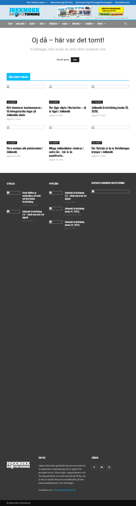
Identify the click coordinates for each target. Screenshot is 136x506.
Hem (75, 60)
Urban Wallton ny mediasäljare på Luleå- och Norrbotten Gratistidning (31, 197)
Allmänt (12, 102)
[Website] (109, 467)
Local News (20, 23)
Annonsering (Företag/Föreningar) (94, 2)
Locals (64, 23)
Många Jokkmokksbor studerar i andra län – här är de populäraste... (66, 152)
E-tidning (88, 23)
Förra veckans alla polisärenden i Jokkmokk (24, 150)
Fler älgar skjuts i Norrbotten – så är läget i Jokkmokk (67, 109)
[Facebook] (94, 467)
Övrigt (100, 23)
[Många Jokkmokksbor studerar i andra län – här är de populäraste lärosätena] (68, 135)
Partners (76, 23)
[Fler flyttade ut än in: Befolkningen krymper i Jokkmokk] (110, 135)
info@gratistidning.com (64, 489)
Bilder (32, 23)
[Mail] (101, 467)
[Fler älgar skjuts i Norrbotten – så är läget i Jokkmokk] (68, 94)
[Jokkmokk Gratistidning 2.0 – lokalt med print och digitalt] (13, 214)
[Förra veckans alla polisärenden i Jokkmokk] (25, 135)
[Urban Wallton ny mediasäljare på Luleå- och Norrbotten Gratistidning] (13, 195)
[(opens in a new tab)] (110, 94)
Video (42, 23)
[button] (125, 23)
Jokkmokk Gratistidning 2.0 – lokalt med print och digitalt (33, 214)
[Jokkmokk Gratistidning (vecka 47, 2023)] (55, 211)
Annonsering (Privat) (61, 2)
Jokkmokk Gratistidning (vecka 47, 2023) (74, 210)
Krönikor (53, 23)
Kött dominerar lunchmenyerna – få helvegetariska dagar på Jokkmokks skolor (25, 111)
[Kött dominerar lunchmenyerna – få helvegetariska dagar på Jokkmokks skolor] (25, 94)
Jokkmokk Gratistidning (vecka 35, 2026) (110, 109)
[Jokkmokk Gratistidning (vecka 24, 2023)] (55, 225)
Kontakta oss (122, 2)
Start (10, 23)
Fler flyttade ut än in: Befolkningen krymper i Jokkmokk (110, 150)
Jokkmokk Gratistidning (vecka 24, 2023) (74, 223)
